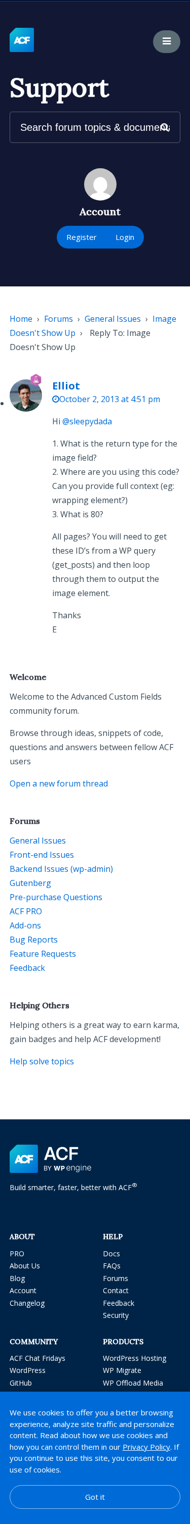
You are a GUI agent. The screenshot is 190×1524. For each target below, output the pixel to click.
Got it (95, 1497)
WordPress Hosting (134, 1358)
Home (21, 318)
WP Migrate (122, 1370)
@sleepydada (87, 421)
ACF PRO (26, 911)
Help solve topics (42, 1061)
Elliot (66, 385)
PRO (17, 1253)
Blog (17, 1278)
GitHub (21, 1383)
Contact (116, 1290)
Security (116, 1315)
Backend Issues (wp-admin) (61, 868)
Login (125, 237)
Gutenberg (30, 883)
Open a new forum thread (59, 783)
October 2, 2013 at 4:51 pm (109, 399)
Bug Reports (34, 939)
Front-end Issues (42, 854)
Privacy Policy (146, 1447)
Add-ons (25, 925)
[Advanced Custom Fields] (22, 40)
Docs (111, 1253)
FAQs (112, 1265)
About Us (25, 1265)
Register (81, 237)
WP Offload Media (133, 1383)
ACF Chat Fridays (37, 1358)
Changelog (27, 1303)
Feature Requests (43, 953)
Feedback (27, 967)
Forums (58, 318)
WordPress (28, 1370)
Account (23, 1290)
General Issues (113, 318)
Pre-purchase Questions (56, 897)
